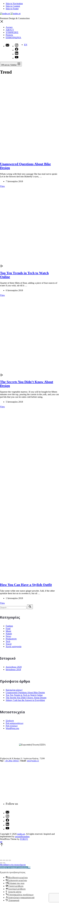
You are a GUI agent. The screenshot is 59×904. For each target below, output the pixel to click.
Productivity (11, 639)
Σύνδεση (10, 720)
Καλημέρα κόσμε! (14, 690)
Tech (8, 641)
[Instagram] (12, 816)
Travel (8, 644)
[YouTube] (12, 828)
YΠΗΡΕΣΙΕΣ (12, 32)
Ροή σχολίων (12, 726)
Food (8, 628)
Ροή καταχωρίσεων (14, 723)
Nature (9, 633)
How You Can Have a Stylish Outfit (26, 585)
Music (8, 631)
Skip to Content (13, 6)
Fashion (9, 626)
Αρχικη (9, 27)
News (8, 636)
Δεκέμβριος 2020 (14, 667)
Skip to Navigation (14, 3)
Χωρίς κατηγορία (13, 646)
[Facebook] (12, 820)
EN (25, 44)
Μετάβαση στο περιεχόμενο (13, 864)
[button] (15, 867)
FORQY (24, 839)
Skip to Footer (12, 8)
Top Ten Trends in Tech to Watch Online (24, 695)
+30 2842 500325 (12, 761)
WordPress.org (12, 728)
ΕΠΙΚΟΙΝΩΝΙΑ (13, 37)
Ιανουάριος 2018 (13, 669)
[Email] (7, 45)
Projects (9, 35)
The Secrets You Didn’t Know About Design (26, 697)
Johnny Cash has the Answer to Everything (25, 700)
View (2, 186)
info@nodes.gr (33, 761)
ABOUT (10, 30)
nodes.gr (21, 834)
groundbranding (22, 836)
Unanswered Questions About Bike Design (25, 692)
